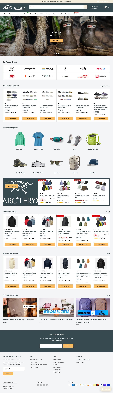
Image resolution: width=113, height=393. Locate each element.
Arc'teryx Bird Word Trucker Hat (82, 196)
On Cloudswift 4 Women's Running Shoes (46, 106)
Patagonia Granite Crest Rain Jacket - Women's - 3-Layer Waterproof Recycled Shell (83, 275)
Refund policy (56, 369)
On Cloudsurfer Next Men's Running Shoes (11, 106)
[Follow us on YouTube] (44, 385)
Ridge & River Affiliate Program (38, 364)
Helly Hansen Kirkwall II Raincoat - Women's (64, 274)
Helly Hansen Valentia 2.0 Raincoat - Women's (11, 274)
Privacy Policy (56, 372)
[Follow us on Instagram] (41, 385)
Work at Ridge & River (36, 359)
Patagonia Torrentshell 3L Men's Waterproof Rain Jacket (64, 233)
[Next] (110, 105)
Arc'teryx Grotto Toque (99, 195)
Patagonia (60, 229)
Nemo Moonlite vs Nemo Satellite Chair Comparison (56, 319)
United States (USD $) (9, 382)
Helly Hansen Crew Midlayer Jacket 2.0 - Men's (29, 232)
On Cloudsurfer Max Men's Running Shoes (64, 106)
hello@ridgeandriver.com (83, 359)
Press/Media (33, 362)
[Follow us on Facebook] (38, 385)
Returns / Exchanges (58, 362)
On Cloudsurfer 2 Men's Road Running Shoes (29, 106)
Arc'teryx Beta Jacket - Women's (63, 196)
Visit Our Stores (34, 367)
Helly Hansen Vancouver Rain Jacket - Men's (12, 232)
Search (55, 364)
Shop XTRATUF (57, 40)
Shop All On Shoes (105, 86)
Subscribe (68, 345)
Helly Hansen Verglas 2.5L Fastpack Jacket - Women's (100, 274)
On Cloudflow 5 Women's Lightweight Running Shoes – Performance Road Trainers (101, 107)
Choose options (12, 118)
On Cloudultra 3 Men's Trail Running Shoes (82, 106)
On (5, 103)
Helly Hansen (8, 229)
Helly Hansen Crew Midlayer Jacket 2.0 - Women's (29, 274)
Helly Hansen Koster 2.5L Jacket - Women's (46, 274)
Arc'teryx (42, 193)
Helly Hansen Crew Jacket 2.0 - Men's (46, 232)
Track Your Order (57, 359)
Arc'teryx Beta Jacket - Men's (47, 195)
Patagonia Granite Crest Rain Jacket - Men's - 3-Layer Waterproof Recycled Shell (83, 233)
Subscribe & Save (104, 1)
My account (93, 8)
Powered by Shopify (8, 388)
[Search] (85, 7)
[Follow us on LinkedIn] (47, 385)
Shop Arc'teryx (12, 186)
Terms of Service (57, 367)
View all (108, 211)
